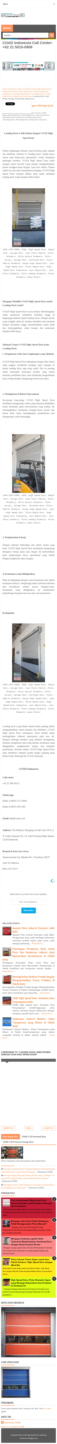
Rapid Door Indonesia (38, 120)
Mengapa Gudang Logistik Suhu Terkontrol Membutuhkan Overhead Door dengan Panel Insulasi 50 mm (31, 1242)
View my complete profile (12, 1426)
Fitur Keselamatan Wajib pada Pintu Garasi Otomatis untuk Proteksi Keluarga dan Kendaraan (31, 1203)
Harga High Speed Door (11, 115)
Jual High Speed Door (33, 117)
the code (47, 1408)
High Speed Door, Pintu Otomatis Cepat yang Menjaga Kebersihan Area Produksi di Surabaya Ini (31, 1283)
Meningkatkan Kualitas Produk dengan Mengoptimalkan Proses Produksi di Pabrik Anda (33, 980)
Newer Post (8, 1128)
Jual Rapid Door (8, 120)
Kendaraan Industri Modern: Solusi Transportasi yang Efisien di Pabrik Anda (33, 1022)
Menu (8, 28)
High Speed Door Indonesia (13, 117)
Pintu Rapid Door (22, 120)
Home (28, 1128)
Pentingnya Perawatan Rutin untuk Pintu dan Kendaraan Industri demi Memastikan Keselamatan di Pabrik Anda (28, 954)
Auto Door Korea (33, 113)
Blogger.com (33, 1438)
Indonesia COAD (12, 1422)
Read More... (38, 943)
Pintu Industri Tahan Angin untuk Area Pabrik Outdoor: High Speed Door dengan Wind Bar (32, 1262)
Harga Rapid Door (28, 115)
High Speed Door (42, 115)
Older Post (48, 1128)
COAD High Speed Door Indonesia (34, 1435)
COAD (43, 113)
